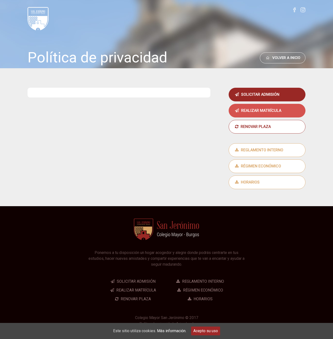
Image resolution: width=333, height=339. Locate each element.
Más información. (171, 331)
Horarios (250, 182)
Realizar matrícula (260, 110)
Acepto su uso (205, 331)
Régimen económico (260, 166)
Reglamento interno (261, 150)
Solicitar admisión (259, 94)
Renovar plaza (255, 126)
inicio (286, 58)
